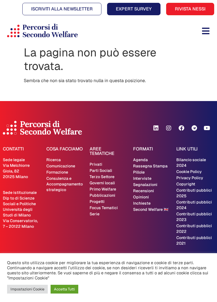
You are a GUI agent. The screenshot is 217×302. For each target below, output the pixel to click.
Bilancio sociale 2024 (191, 162)
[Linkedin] (156, 128)
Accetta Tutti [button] (64, 289)
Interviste (142, 178)
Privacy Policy (189, 177)
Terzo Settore (102, 176)
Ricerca (53, 159)
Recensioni (143, 190)
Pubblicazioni (102, 195)
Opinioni (141, 197)
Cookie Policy (189, 171)
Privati (96, 164)
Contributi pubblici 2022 (194, 228)
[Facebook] (181, 128)
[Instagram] (168, 128)
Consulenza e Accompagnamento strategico (64, 184)
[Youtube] (206, 128)
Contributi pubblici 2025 (194, 193)
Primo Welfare (103, 189)
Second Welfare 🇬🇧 (150, 209)
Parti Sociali (101, 170)
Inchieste (142, 203)
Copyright (185, 184)
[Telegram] (194, 128)
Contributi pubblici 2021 (194, 240)
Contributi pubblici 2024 (194, 205)
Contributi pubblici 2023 (194, 216)
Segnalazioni (145, 184)
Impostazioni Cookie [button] (27, 289)
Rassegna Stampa (150, 165)
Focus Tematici (104, 207)
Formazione (57, 172)
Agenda (140, 159)
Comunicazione (60, 165)
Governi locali (102, 182)
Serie (94, 213)
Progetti (97, 201)
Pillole (139, 172)
